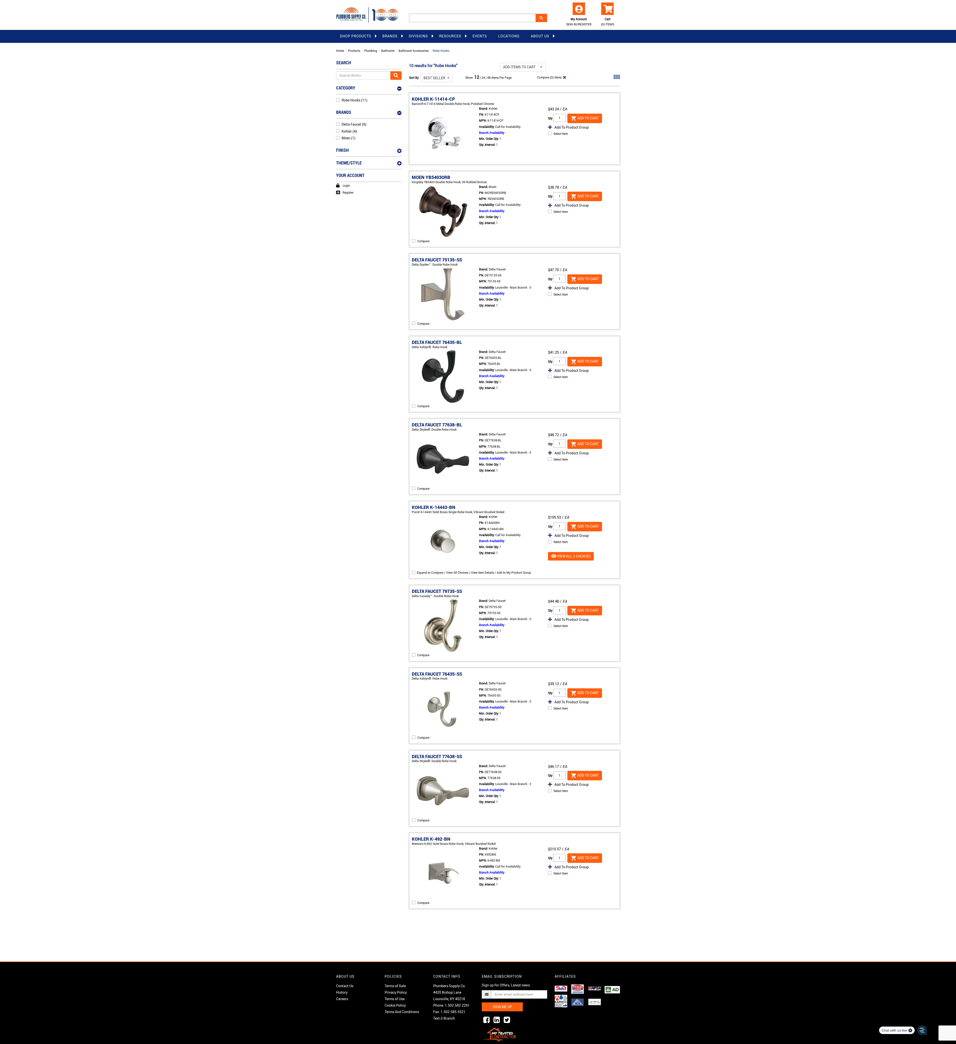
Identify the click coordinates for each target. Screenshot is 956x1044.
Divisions (418, 36)
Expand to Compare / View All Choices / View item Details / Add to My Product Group (474, 572)
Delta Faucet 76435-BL (437, 342)
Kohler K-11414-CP (433, 99)
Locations (509, 36)
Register (348, 192)
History (342, 992)
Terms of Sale (395, 985)
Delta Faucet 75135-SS (437, 260)
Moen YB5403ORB (431, 177)
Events (480, 36)
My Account (579, 21)
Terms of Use (395, 998)
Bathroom (388, 51)
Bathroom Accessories (414, 51)
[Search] (541, 18)
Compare (423, 241)
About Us (540, 36)
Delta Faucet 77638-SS (437, 756)
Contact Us (344, 985)
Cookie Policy (395, 1005)
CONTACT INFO (446, 976)
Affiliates (565, 976)
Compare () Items (549, 77)
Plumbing (370, 51)
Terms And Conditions (402, 1011)
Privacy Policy (396, 992)
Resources (450, 36)
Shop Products (355, 36)
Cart (607, 21)
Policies (393, 976)
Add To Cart (588, 117)
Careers (342, 998)
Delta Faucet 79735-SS (437, 591)
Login (346, 185)
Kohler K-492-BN (431, 839)
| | (483, 78)
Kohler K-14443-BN (433, 507)
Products (354, 51)
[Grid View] (617, 79)
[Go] (396, 75)
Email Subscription (502, 976)
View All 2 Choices (573, 556)
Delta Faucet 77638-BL (437, 425)
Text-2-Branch (444, 1018)
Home (340, 51)
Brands (390, 36)
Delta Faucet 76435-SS (437, 674)
